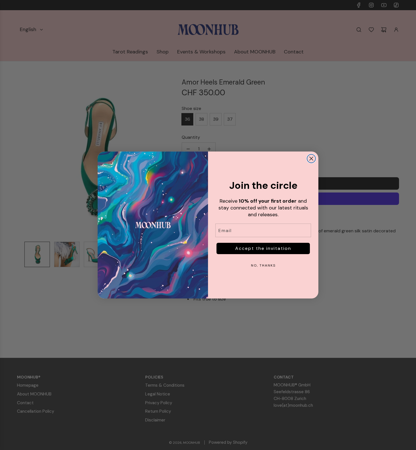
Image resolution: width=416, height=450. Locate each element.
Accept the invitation (263, 248)
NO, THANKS (263, 265)
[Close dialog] (311, 158)
